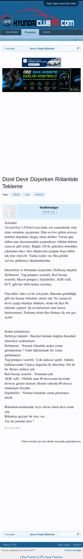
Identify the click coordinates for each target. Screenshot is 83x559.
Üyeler (46, 32)
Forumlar (30, 32)
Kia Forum (29, 557)
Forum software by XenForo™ (18, 550)
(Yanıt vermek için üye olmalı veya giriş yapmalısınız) (51, 441)
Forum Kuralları (73, 550)
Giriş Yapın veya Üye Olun (61, 3)
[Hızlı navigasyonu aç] (77, 48)
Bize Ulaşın (64, 544)
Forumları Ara (11, 38)
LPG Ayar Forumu (50, 557)
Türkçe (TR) (9, 544)
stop (27, 194)
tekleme (39, 194)
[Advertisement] (41, 134)
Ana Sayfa (12, 32)
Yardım (77, 544)
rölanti (16, 194)
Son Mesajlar (31, 38)
